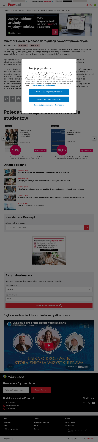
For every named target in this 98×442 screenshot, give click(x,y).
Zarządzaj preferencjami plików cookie (49, 105)
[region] (49, 86)
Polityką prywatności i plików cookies (43, 85)
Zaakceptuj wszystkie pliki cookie (49, 92)
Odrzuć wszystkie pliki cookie (49, 99)
